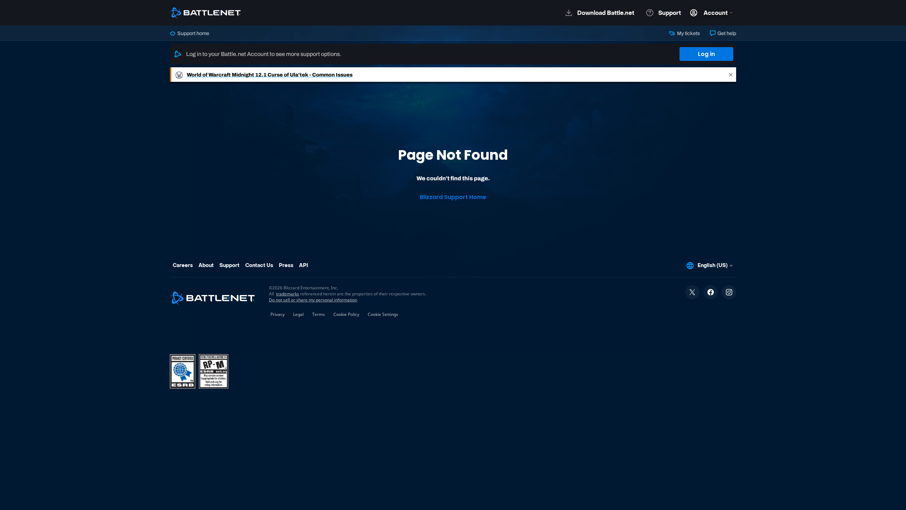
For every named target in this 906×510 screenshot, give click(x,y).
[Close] (731, 74)
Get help (726, 33)
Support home (192, 33)
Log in (706, 54)
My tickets (688, 33)
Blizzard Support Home (453, 197)
